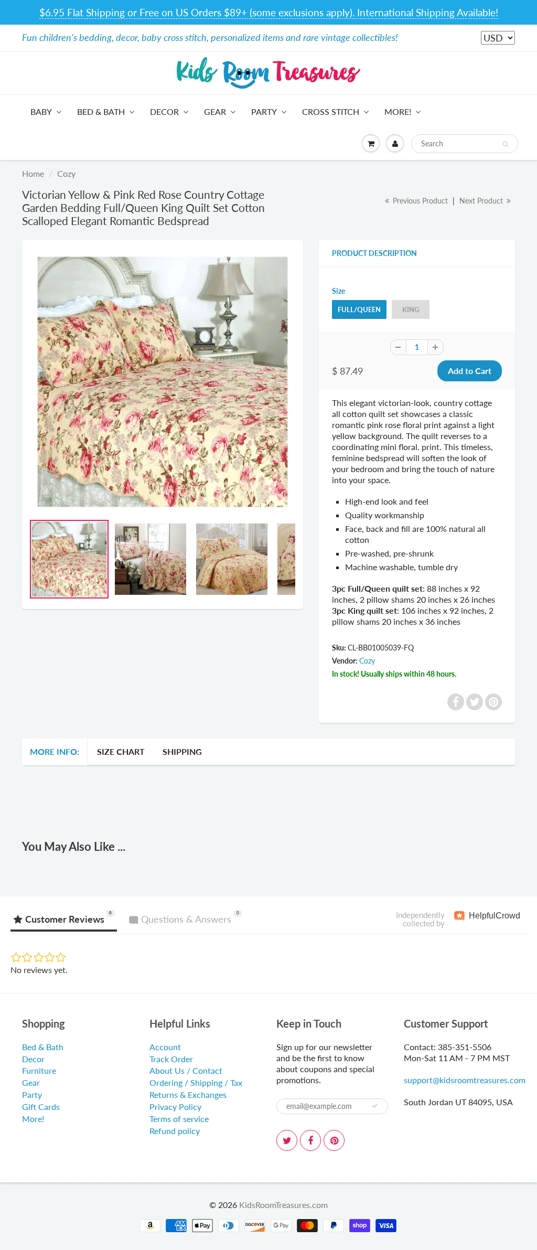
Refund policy (174, 1131)
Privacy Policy (175, 1107)
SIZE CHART (121, 751)
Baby (41, 111)
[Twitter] (286, 1140)
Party (264, 111)
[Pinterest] (334, 1140)
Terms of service (179, 1119)
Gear (215, 111)
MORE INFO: (54, 751)
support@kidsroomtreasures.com (464, 1080)
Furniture (39, 1070)
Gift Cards (41, 1107)
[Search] (505, 144)
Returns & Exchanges (188, 1094)
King (410, 309)
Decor (164, 111)
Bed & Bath (101, 111)
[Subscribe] (375, 1105)
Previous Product (419, 200)
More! (397, 111)
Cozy (66, 173)
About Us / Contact (185, 1070)
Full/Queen (359, 309)
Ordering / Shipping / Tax (195, 1082)
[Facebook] (310, 1140)
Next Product (482, 200)
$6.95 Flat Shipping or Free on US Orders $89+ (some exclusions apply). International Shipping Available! (268, 12)
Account (165, 1047)
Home (33, 173)
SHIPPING (182, 751)
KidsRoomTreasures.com (283, 1205)
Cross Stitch (330, 111)
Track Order (171, 1059)
